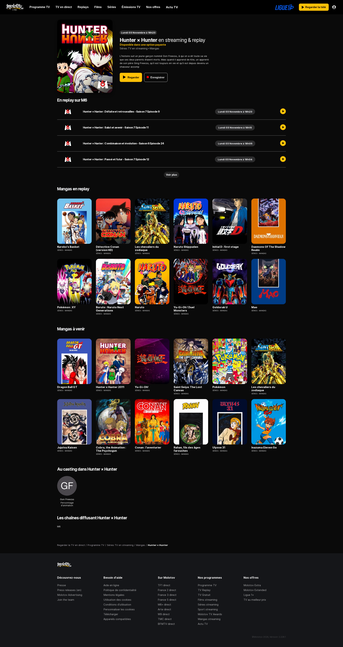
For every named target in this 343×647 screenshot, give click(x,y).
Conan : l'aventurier (148, 447)
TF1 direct (164, 585)
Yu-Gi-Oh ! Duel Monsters (184, 309)
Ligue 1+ (248, 595)
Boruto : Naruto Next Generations (110, 309)
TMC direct (165, 619)
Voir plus (171, 174)
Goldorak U (220, 307)
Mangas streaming (209, 619)
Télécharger (110, 614)
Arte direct (164, 609)
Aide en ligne (111, 585)
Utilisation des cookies (117, 599)
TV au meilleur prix (254, 599)
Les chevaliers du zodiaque (147, 248)
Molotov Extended (254, 590)
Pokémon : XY (66, 307)
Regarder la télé (315, 7)
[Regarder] (283, 111)
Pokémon (218, 387)
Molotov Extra (252, 585)
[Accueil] (15, 7)
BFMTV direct (166, 624)
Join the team (65, 599)
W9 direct (164, 614)
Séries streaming (208, 604)
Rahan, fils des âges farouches (187, 449)
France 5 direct (167, 599)
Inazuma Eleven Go (264, 447)
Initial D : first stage (225, 246)
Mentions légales (113, 595)
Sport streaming (208, 609)
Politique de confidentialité (119, 590)
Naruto (139, 307)
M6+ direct (164, 604)
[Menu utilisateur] (334, 7)
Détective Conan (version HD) (107, 248)
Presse (61, 585)
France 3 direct (167, 595)
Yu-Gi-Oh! (141, 387)
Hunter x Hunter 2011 (110, 387)
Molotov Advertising (69, 595)
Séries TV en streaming (134, 48)
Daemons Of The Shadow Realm (268, 248)
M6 (59, 526)
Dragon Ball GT (67, 387)
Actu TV (203, 624)
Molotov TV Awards (210, 614)
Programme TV (207, 585)
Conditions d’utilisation (117, 604)
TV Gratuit (204, 595)
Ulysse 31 (218, 447)
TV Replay (204, 590)
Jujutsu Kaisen (67, 447)
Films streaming (207, 599)
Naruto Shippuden (186, 246)
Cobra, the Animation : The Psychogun (111, 449)
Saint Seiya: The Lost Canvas (188, 388)
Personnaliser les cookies (119, 609)
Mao (254, 307)
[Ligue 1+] (284, 7)
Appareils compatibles (117, 619)
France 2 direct (167, 590)
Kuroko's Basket (68, 246)
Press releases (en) (69, 590)
